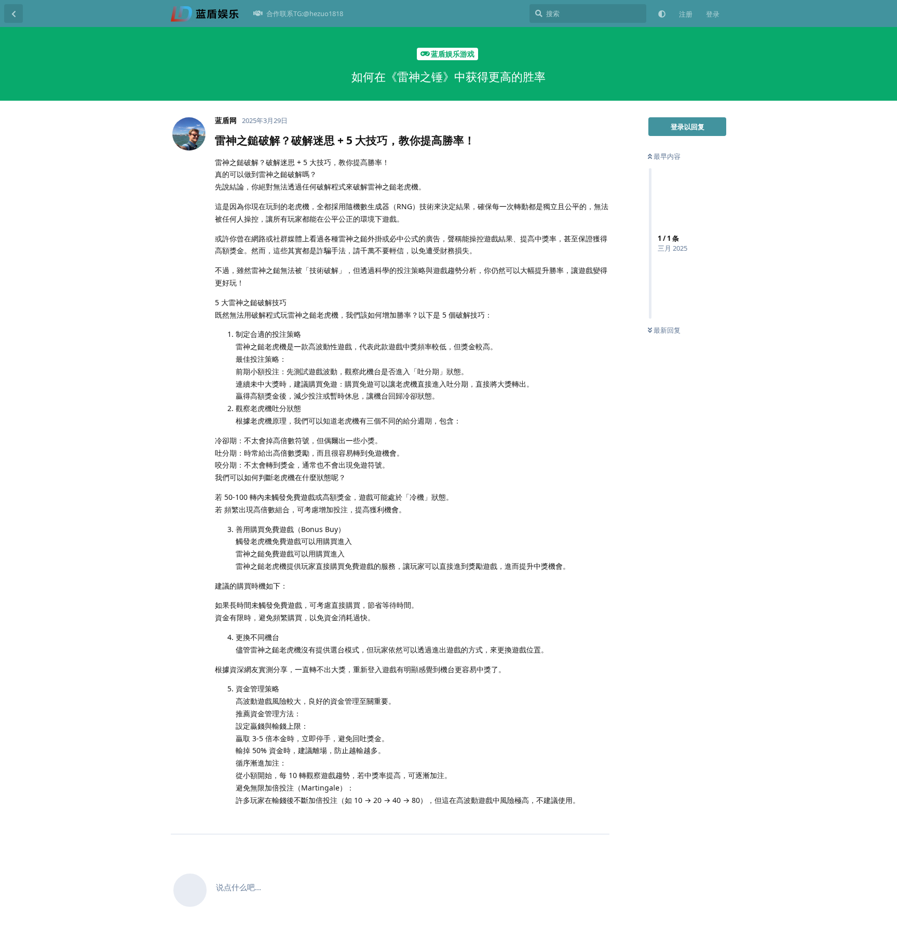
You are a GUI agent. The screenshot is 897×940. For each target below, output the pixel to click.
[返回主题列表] (13, 13)
